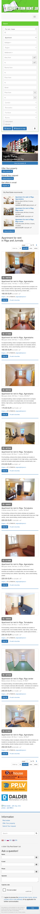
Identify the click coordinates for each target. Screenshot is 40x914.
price (24, 248)
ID (20, 248)
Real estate (6, 820)
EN (16, 840)
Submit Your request (9, 826)
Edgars (4, 296)
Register (5, 185)
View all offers (8, 231)
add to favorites (15, 300)
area (31, 248)
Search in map (20, 128)
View (4, 300)
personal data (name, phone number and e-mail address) (20, 898)
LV (5, 840)
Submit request (7, 178)
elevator (7, 124)
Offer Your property (9, 823)
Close (32, 908)
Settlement (8, 52)
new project (9, 121)
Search (8, 128)
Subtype (7, 42)
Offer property (7, 171)
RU (10, 840)
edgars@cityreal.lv (21, 296)
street (35, 248)
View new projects (19, 163)
